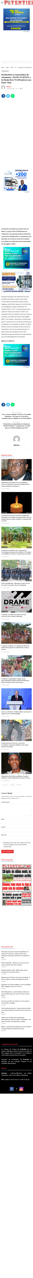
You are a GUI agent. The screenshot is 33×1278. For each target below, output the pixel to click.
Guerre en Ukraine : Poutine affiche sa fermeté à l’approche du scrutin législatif (16, 712)
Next (12, 784)
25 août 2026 (6, 488)
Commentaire (5, 802)
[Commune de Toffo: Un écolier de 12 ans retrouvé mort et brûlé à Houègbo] (16, 601)
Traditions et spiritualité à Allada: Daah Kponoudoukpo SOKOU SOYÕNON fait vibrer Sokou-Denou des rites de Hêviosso (15, 680)
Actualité (5, 71)
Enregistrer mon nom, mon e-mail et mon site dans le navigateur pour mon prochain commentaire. (17, 844)
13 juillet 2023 (10, 88)
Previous (6, 784)
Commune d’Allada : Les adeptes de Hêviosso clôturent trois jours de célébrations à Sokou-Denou (15, 647)
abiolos (8, 87)
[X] (16, 1089)
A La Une (4, 512)
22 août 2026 (6, 780)
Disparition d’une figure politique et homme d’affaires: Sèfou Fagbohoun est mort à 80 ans (15, 777)
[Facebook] (12, 1089)
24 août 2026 (6, 523)
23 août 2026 (6, 652)
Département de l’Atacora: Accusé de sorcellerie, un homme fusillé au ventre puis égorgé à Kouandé (14, 745)
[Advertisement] (16, 46)
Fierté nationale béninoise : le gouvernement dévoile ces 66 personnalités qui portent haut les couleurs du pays (16, 1010)
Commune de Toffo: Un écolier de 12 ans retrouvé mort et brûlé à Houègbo (13, 615)
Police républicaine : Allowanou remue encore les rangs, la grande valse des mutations (15, 584)
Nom (3, 819)
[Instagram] (21, 1089)
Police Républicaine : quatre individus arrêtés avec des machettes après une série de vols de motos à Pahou (15, 994)
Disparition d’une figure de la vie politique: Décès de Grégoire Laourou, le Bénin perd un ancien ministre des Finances (15, 484)
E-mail (3, 827)
